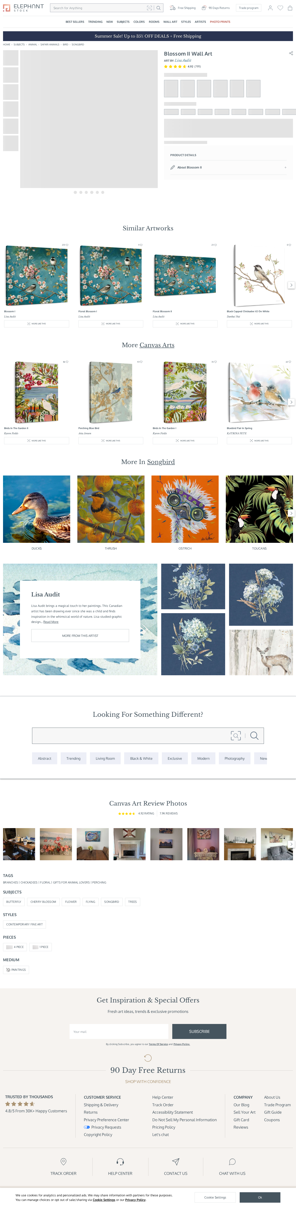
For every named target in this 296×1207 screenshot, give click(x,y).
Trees (132, 901)
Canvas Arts (157, 345)
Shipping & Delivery (101, 1104)
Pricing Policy (163, 1126)
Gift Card (241, 1119)
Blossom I (9, 311)
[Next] (291, 285)
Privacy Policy (135, 1200)
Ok (260, 1197)
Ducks (37, 548)
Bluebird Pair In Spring (239, 428)
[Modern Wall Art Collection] (203, 758)
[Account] (270, 10)
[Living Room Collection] (105, 758)
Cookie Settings (104, 1200)
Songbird (78, 44)
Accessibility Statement (172, 1112)
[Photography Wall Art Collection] (234, 758)
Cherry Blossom (43, 901)
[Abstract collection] (44, 758)
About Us (272, 1097)
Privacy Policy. (182, 1044)
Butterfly (13, 901)
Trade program (248, 8)
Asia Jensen (84, 433)
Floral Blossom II (162, 311)
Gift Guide (273, 1112)
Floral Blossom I (87, 311)
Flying (90, 901)
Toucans (259, 548)
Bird (65, 44)
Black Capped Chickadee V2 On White (248, 311)
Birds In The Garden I (164, 428)
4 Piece (19, 947)
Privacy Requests (106, 1126)
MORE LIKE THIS (39, 323)
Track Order (163, 1104)
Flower (71, 901)
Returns (91, 1112)
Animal (32, 44)
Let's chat (160, 1134)
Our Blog (241, 1104)
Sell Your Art (244, 1112)
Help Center (162, 1097)
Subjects (19, 44)
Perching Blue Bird (88, 428)
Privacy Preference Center (106, 1119)
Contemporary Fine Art (24, 924)
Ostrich (185, 548)
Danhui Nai (233, 316)
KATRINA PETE (237, 433)
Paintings (18, 969)
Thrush (111, 548)
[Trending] (73, 758)
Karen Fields (11, 433)
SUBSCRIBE (199, 1031)
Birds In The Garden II (16, 428)
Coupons (272, 1119)
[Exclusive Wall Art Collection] (175, 758)
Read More (51, 622)
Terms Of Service (158, 1044)
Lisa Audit (183, 60)
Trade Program (277, 1104)
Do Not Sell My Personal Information (184, 1119)
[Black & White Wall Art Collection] (141, 758)
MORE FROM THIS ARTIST (80, 635)
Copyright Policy (98, 1134)
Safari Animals (50, 44)
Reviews (241, 1126)
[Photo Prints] (263, 758)
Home (6, 44)
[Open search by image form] (149, 8)
